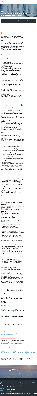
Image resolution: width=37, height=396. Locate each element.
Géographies (27, 383)
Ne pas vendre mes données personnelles (10, 386)
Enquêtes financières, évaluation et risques (22, 386)
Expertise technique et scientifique (22, 383)
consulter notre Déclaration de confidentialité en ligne (13, 393)
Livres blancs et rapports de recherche (22, 391)
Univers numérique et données (21, 388)
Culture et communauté (28, 387)
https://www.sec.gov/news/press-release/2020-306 (7, 334)
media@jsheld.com (32, 383)
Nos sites (26, 389)
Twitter (1, 391)
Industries (26, 384)
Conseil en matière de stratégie (22, 385)
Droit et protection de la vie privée (9, 384)
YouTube (1, 390)
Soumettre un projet (8, 383)
